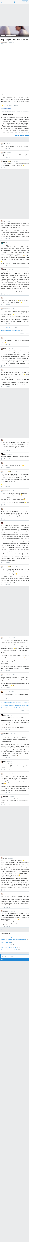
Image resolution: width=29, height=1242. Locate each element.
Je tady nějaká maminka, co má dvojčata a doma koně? (14, 939)
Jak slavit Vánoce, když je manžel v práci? (10, 330)
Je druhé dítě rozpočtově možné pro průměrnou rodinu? (14, 702)
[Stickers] (2, 959)
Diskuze (3, 35)
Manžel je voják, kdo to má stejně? (9, 950)
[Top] (1, 929)
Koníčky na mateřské (6, 944)
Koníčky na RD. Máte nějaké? (8, 328)
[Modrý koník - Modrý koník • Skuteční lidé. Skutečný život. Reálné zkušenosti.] (15, 2)
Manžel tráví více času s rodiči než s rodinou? (11, 707)
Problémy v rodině (11, 35)
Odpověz (9, 105)
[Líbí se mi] (2, 148)
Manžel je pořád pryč (6, 942)
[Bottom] (1, 140)
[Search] (20, 1)
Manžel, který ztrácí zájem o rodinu (9, 937)
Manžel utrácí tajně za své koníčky (9, 947)
